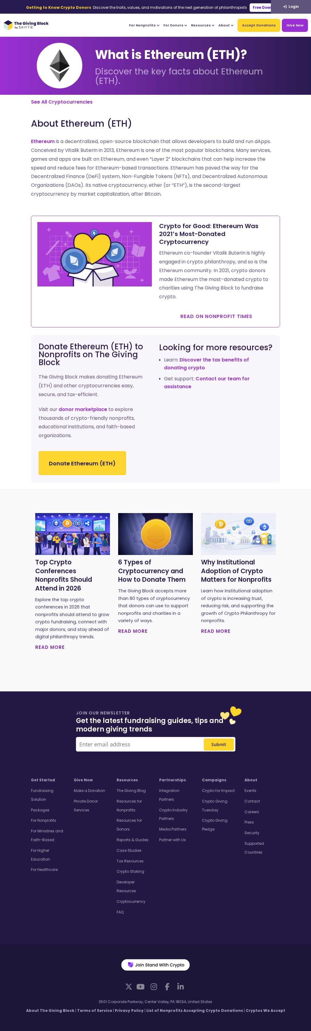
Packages (40, 810)
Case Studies (129, 850)
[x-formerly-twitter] (129, 986)
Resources (201, 25)
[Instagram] (153, 986)
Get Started (43, 780)
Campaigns (214, 780)
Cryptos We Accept (265, 1010)
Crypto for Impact (218, 790)
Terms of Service (94, 1010)
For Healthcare (44, 869)
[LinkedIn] (180, 986)
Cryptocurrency (131, 901)
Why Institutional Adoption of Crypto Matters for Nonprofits (236, 571)
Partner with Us (172, 839)
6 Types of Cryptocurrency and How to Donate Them (152, 571)
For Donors (173, 25)
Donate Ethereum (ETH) (82, 463)
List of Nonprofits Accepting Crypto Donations (194, 1010)
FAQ (120, 912)
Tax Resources (130, 861)
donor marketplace (83, 409)
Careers (251, 811)
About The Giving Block (50, 1010)
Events (250, 790)
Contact (252, 801)
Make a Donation (89, 790)
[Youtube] (140, 986)
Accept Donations (259, 25)
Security (251, 832)
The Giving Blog (131, 790)
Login (293, 6)
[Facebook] (167, 986)
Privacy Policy (129, 1010)
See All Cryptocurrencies (62, 101)
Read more (50, 647)
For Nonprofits (142, 25)
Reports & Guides (133, 839)
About (224, 25)
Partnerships (172, 780)
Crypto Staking (130, 871)
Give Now (294, 25)
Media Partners (172, 829)
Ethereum (43, 141)
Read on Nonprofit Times (216, 316)
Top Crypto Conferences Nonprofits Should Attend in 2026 (63, 575)
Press (249, 822)
